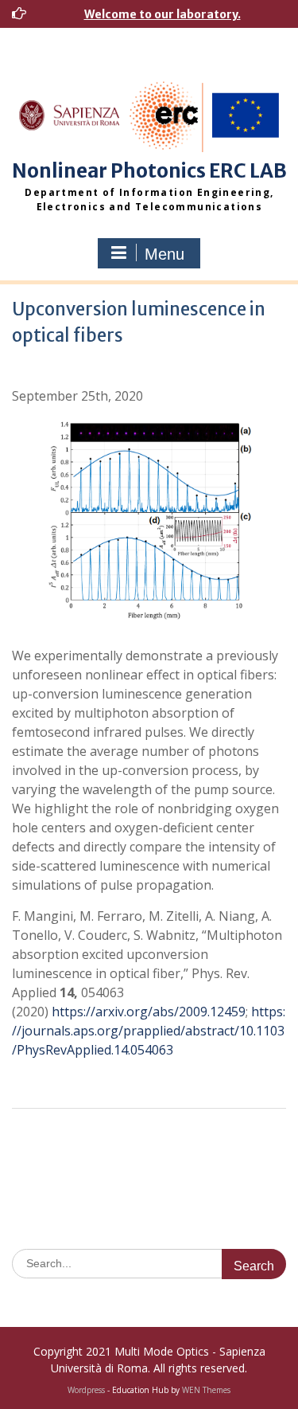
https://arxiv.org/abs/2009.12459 (149, 1011)
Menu (164, 254)
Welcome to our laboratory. (162, 14)
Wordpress (86, 1389)
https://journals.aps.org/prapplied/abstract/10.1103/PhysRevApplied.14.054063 (148, 1031)
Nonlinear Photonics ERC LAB (149, 171)
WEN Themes (206, 1389)
